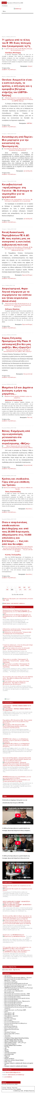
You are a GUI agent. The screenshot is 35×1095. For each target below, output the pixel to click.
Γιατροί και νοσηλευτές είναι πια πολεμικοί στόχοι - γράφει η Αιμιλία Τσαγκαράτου (18, 645)
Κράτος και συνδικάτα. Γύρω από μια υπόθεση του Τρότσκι (15, 482)
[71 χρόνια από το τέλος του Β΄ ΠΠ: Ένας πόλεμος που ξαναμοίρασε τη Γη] (17, 49)
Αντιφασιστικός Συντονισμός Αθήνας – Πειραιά (18, 977)
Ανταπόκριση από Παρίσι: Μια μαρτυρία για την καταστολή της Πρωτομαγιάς (17, 141)
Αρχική (4, 1082)
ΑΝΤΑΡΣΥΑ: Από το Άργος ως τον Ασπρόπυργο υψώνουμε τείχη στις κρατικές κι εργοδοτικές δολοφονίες (16, 740)
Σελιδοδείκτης (8, 1017)
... (15, 587)
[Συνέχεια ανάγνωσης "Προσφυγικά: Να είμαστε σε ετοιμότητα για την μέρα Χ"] (18, 889)
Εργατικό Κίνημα (27, 275)
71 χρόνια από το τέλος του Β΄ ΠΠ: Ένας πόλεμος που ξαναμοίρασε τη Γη (16, 43)
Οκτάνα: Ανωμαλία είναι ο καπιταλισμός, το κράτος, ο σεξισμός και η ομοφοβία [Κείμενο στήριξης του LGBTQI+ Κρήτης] (17, 87)
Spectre (6, 1050)
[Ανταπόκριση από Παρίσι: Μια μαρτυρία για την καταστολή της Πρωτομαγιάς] (17, 149)
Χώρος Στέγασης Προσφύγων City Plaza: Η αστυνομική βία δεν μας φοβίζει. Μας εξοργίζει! (16, 342)
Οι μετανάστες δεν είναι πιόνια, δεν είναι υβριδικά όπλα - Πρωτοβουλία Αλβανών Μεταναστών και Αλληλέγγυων (18, 678)
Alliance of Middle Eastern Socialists (13, 1041)
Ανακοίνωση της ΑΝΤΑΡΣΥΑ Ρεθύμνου (13, 934)
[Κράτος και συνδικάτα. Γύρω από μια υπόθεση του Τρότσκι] (17, 488)
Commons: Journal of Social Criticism (14, 1060)
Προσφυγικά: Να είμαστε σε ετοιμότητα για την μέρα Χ (17, 886)
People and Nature (9, 1058)
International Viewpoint (10, 1044)
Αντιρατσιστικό (28, 374)
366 (24, 587)
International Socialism (10, 1053)
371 (20, 589)
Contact (4, 1087)
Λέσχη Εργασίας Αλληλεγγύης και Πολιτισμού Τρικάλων (17, 1007)
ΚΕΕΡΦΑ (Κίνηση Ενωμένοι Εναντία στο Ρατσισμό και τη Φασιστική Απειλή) (18, 988)
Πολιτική (29, 417)
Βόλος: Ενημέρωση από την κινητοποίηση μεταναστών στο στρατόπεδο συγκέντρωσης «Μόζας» (16, 437)
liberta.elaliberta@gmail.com (13, 1072)
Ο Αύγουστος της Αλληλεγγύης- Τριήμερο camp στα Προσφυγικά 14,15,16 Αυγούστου (18, 629)
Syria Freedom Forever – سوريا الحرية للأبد (15, 1042)
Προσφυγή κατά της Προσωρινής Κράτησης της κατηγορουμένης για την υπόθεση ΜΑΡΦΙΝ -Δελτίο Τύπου (17, 611)
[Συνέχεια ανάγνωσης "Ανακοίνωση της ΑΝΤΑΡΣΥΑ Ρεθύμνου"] (14, 936)
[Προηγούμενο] (11, 587)
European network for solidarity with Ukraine (15, 1066)
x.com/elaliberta (8, 1077)
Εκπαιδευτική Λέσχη (10, 1019)
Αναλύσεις (29, 508)
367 (29, 587)
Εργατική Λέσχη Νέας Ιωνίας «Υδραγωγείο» (17, 1001)
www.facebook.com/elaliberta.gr (16, 1074)
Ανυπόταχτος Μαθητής (10, 1026)
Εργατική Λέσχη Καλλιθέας (12, 996)
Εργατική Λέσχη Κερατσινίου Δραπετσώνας (17, 998)
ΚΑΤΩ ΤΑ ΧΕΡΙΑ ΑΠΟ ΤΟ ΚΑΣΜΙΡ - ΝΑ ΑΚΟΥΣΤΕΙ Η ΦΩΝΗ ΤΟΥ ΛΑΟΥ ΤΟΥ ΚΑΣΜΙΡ (16, 902)
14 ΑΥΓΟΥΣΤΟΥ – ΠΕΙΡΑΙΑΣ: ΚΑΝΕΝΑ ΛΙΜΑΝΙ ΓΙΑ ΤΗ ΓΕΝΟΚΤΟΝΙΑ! (17, 706)
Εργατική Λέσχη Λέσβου (11, 999)
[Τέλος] (20, 592)
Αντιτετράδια (8, 1020)
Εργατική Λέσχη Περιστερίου (12, 1004)
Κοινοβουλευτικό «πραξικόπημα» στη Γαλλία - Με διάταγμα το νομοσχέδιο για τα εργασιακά (17, 190)
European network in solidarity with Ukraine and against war (18, 1063)
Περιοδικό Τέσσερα (10, 1032)
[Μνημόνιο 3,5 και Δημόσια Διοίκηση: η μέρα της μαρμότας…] (17, 397)
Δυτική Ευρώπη (28, 171)
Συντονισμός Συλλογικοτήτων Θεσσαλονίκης (17, 995)
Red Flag (6, 1047)
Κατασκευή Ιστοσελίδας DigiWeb (11, 1089)
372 (25, 589)
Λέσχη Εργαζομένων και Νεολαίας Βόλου (16, 1005)
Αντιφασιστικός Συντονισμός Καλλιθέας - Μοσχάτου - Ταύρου (16, 979)
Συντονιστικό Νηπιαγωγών (11, 1022)
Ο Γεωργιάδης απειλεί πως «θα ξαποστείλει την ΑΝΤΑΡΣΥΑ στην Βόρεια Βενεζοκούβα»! (17, 947)
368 (7, 589)
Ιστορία (30, 66)
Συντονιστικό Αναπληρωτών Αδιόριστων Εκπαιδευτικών (15, 1024)
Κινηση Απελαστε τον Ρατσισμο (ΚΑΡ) (15, 1010)
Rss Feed (14, 1087)
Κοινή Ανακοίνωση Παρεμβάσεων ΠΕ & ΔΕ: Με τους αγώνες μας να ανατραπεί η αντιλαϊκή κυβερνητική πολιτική (16, 238)
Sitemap (9, 1087)
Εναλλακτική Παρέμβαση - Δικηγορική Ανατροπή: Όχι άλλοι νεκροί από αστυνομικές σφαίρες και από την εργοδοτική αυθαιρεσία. (17, 759)
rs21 (5, 1048)
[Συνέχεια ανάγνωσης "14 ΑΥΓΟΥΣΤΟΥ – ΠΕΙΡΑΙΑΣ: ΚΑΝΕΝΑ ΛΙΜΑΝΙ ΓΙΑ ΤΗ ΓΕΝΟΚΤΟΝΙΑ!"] (18, 709)
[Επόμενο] (16, 592)
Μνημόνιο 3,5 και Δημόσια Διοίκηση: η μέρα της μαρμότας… (17, 390)
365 (20, 587)
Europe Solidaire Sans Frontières (13, 1045)
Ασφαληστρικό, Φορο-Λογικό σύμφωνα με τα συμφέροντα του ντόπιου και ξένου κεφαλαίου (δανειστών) (17, 295)
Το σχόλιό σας (6, 68)
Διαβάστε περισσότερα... (9, 69)
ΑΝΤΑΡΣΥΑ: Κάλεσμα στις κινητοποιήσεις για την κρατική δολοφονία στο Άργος (17, 777)
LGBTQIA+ (29, 123)
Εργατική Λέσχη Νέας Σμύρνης (13, 1002)
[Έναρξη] (7, 587)
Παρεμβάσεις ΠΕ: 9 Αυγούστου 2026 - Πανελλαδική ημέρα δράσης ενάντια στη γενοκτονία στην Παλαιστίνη (17, 721)
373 (30, 589)
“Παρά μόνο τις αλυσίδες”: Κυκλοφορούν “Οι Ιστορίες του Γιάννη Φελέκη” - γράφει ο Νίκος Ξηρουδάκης (16, 661)
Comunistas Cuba (9, 1054)
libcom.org (7, 1055)
